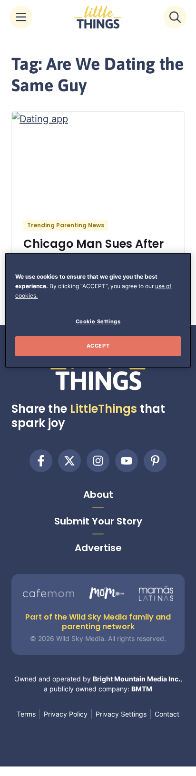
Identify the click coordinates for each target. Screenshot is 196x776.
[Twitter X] (69, 460)
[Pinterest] (155, 460)
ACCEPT (98, 345)
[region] (98, 310)
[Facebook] (40, 460)
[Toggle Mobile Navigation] (21, 17)
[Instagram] (98, 460)
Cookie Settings (98, 321)
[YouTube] (126, 460)
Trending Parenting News (65, 225)
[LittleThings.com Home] (98, 17)
